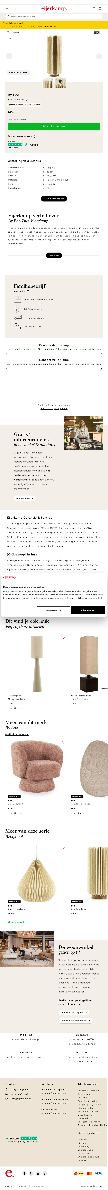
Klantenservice (88, 1084)
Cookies (82, 1160)
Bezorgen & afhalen (88, 1091)
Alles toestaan (88, 610)
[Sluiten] (105, 23)
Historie (82, 1143)
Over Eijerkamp (89, 1133)
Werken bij (83, 1146)
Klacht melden (86, 1108)
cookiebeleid (95, 598)
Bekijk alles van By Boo (17, 734)
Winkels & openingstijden (54, 408)
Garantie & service (88, 1101)
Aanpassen (51, 610)
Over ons (82, 1140)
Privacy (8, 1186)
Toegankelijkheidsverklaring (93, 1125)
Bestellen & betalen (88, 1111)
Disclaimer (22, 1186)
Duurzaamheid (85, 1150)
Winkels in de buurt (88, 1157)
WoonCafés (84, 1153)
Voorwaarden (38, 1186)
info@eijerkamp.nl (21, 1099)
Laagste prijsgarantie (89, 1104)
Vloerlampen (13, 32)
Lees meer (54, 255)
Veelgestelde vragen (89, 1122)
